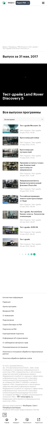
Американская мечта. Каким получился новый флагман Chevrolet (30, 183)
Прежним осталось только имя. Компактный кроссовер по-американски (31, 166)
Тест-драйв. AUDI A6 (29, 227)
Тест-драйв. (25, 239)
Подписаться (27, 422)
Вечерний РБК (8, 310)
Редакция (6, 301)
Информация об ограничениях (15, 338)
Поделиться (39, 422)
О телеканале (8, 315)
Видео (11, 3)
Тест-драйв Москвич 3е (30, 126)
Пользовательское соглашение (15, 347)
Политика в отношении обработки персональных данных (23, 352)
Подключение (8, 319)
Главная (6, 422)
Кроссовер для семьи (29, 138)
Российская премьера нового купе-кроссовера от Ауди (31, 198)
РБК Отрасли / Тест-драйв (27, 46)
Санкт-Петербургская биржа (20, 406)
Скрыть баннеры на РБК (12, 324)
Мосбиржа (27, 405)
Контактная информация (13, 297)
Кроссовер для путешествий (26, 151)
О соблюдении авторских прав (15, 342)
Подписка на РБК (10, 328)
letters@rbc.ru (27, 396)
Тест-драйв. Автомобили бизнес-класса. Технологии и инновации (32, 214)
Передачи (12, 46)
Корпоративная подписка (13, 333)
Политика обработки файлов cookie (17, 358)
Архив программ (9, 306)
